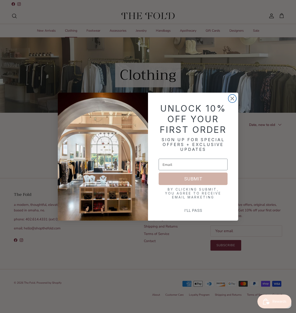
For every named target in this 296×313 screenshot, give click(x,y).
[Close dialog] (232, 98)
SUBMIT (193, 179)
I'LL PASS (193, 210)
